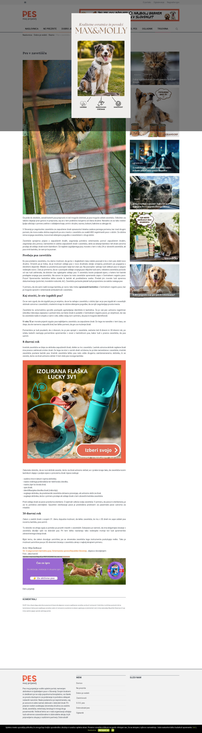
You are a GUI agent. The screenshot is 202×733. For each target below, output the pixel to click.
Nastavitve (92, 730)
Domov (79, 683)
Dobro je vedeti (82, 693)
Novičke (137, 199)
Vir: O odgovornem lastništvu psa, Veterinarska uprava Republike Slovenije (55, 551)
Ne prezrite (81, 688)
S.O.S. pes (80, 703)
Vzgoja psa (138, 163)
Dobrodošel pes (83, 708)
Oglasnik (80, 713)
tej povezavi (66, 556)
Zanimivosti (81, 698)
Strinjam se (104, 730)
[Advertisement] (101, 641)
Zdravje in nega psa (141, 290)
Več (194, 727)
